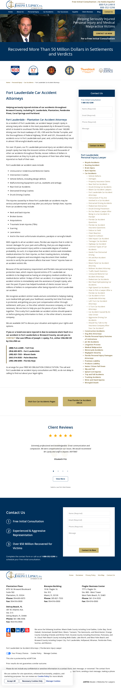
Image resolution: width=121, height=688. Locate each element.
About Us (20, 12)
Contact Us (109, 12)
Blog (98, 12)
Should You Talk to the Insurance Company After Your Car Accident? (99, 325)
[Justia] (22, 630)
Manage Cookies (50, 653)
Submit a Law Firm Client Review (61, 487)
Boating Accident (92, 165)
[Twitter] (13, 630)
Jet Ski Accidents (92, 342)
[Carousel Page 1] (53, 471)
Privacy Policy (91, 575)
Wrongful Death (92, 382)
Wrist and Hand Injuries (95, 380)
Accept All (11, 681)
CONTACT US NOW (104, 33)
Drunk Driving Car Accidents (100, 187)
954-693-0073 (19, 598)
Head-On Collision (96, 236)
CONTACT (11, 338)
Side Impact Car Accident (99, 238)
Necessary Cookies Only (32, 681)
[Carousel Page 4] (67, 471)
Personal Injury (33, 12)
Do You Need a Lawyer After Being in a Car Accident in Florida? (100, 214)
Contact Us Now (97, 145)
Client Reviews (87, 12)
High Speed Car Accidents (99, 287)
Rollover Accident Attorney (99, 268)
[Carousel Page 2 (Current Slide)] (58, 471)
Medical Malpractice (93, 347)
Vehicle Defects (95, 176)
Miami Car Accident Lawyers (100, 189)
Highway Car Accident (97, 244)
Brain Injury (90, 168)
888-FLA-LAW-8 (107, 4)
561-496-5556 (19, 618)
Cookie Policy (36, 653)
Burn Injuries (90, 170)
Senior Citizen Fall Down (95, 366)
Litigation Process (92, 344)
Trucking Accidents (93, 377)
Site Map (101, 575)
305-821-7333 (57, 598)
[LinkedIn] (18, 630)
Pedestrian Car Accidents (99, 279)
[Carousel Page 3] (62, 471)
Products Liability (92, 363)
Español (75, 12)
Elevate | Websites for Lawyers (99, 682)
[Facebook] (8, 630)
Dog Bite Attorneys (93, 334)
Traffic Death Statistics (98, 271)
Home (10, 12)
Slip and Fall (90, 369)
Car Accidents (48, 12)
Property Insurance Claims (99, 181)
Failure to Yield (95, 230)
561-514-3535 (95, 598)
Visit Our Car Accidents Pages (41, 401)
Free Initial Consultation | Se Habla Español (93, 1)
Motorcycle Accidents (94, 350)
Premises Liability (92, 361)
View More (60, 479)
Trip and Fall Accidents (94, 374)
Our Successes (62, 12)
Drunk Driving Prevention (99, 208)
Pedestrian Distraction (98, 206)
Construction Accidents (95, 331)
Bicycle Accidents (92, 162)
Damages (92, 179)
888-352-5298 (107, 7)
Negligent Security (93, 353)
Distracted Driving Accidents (100, 203)
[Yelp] (27, 630)
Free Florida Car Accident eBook (79, 401)
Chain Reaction (95, 233)
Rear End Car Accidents (98, 184)
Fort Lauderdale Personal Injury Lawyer (93, 156)
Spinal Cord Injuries (93, 372)
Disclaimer (79, 575)
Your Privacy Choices (20, 653)
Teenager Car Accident (98, 241)
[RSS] (8, 634)
